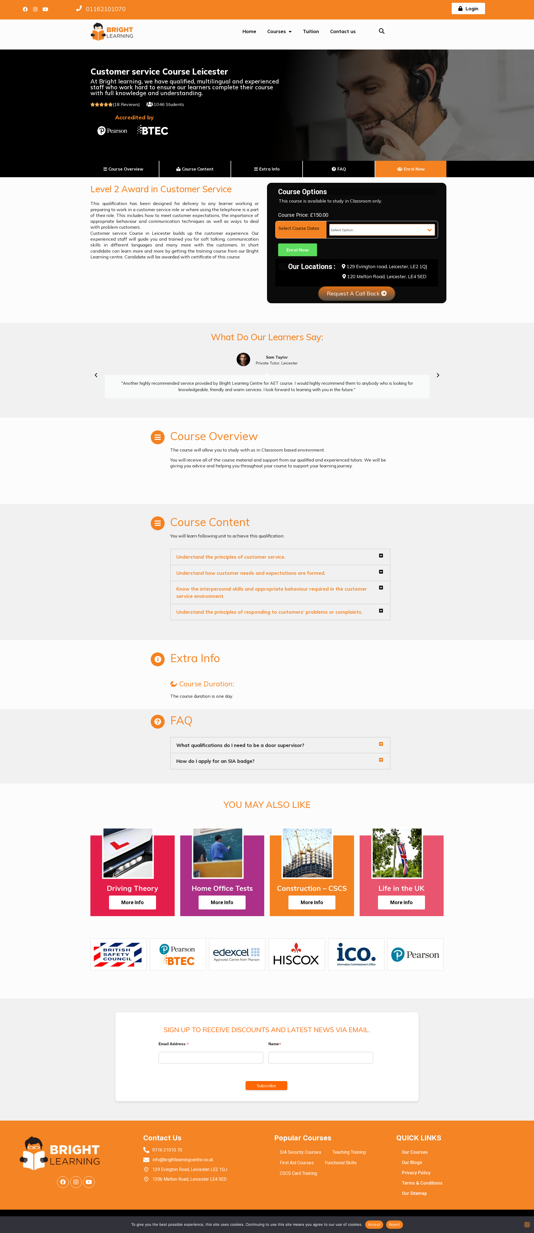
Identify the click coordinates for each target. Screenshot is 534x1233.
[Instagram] (35, 9)
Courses (276, 31)
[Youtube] (45, 9)
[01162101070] (79, 8)
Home (249, 31)
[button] (381, 31)
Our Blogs (412, 1162)
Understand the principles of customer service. (230, 557)
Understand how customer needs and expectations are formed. (250, 573)
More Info (132, 902)
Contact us (343, 31)
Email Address (174, 1044)
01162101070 (106, 9)
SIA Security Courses (300, 1152)
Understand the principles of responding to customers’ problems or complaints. (269, 612)
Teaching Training (349, 1152)
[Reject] (527, 1224)
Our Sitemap (414, 1193)
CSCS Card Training (298, 1173)
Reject (394, 1224)
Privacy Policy (416, 1172)
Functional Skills (341, 1162)
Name (274, 1044)
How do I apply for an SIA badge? (215, 761)
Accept (374, 1224)
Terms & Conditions (422, 1183)
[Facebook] (25, 9)
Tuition (311, 31)
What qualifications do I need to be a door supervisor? (240, 745)
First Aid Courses (297, 1162)
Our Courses (415, 1152)
